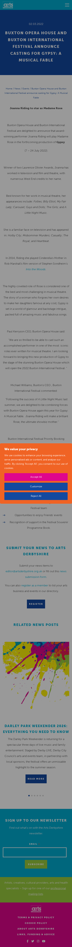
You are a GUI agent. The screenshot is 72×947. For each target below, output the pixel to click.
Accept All (36, 476)
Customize (36, 486)
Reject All (36, 496)
